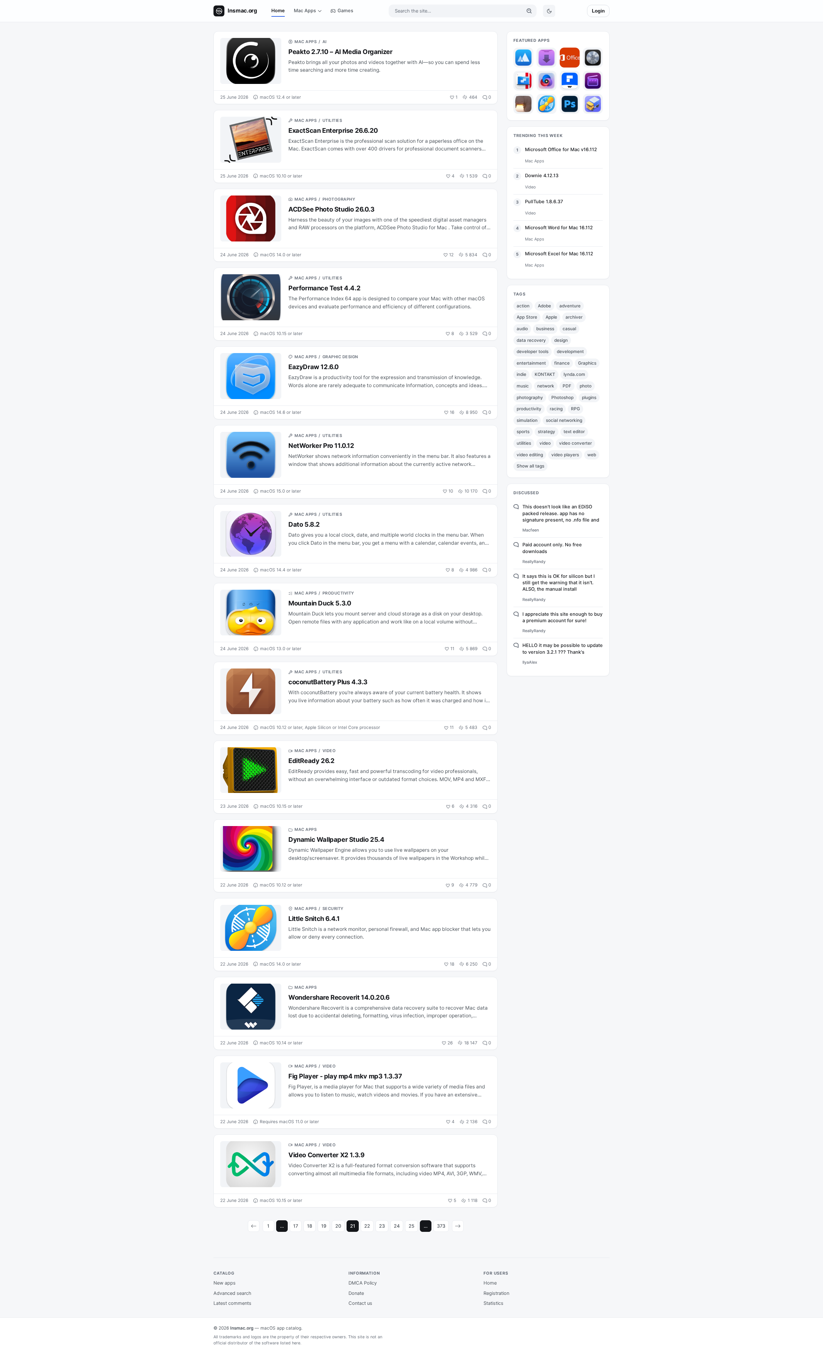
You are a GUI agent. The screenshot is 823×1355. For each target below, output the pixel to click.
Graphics (587, 363)
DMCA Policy (362, 1283)
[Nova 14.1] (546, 81)
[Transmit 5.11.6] (593, 104)
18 (309, 1226)
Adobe (544, 305)
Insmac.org (241, 1328)
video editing (530, 454)
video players (565, 454)
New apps (224, 1283)
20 (338, 1226)
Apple (551, 317)
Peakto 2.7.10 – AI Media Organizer (340, 52)
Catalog (224, 1273)
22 (367, 1226)
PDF (567, 385)
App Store (527, 317)
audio (522, 328)
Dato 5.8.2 (304, 524)
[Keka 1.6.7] (523, 104)
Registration (496, 1293)
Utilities (332, 120)
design (561, 340)
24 (397, 1226)
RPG (575, 408)
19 (323, 1226)
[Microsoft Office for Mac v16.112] (570, 58)
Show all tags (530, 465)
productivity (529, 408)
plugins (589, 397)
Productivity (338, 593)
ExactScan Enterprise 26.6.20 (333, 130)
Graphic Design (340, 356)
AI (324, 41)
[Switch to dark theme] (549, 11)
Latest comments (232, 1303)
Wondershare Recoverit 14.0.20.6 (339, 997)
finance (562, 363)
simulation (527, 420)
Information (364, 1273)
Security (333, 908)
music (523, 385)
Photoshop (562, 397)
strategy (546, 431)
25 (411, 1226)
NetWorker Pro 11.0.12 (321, 446)
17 (295, 1226)
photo (586, 385)
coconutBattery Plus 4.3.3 (327, 682)
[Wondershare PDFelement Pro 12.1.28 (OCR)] (570, 81)
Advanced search (232, 1293)
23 (382, 1226)
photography (530, 397)
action (523, 305)
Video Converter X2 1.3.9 (326, 1155)
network (545, 385)
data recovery (531, 340)
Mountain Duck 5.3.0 (319, 603)
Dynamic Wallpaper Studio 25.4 (336, 839)
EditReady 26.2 (311, 761)
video (545, 443)
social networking (564, 420)
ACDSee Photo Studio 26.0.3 (331, 209)
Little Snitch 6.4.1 (313, 919)
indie (521, 374)
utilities (524, 443)
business (545, 328)
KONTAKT (545, 374)
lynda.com (574, 374)
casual (569, 328)
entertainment (531, 363)
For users (496, 1273)
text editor (574, 431)
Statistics (493, 1303)
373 (441, 1226)
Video (329, 750)
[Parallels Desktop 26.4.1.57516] (523, 81)
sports (523, 431)
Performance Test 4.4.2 (324, 288)
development (570, 351)
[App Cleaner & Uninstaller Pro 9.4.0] (523, 58)
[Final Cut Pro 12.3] (593, 81)
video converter (575, 443)
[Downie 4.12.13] (546, 58)
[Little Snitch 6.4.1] (546, 104)
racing (556, 408)
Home (278, 11)
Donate (356, 1293)
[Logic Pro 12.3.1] (593, 58)
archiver (574, 317)
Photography (339, 199)
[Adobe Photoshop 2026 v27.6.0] (570, 104)
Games (345, 11)
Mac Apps (305, 11)
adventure (570, 305)
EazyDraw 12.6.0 (313, 367)
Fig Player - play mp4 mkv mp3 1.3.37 (345, 1076)
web (591, 454)
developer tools (532, 351)
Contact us (360, 1303)
